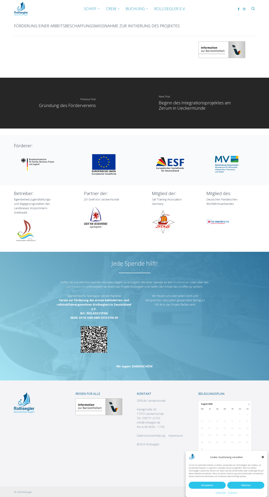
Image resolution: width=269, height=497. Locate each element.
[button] (262, 457)
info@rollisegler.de (148, 422)
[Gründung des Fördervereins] (67, 103)
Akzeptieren (207, 485)
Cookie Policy (221, 492)
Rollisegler (152, 444)
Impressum (232, 492)
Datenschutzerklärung (151, 435)
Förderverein (181, 282)
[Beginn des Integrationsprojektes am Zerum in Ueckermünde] (201, 103)
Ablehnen (246, 485)
